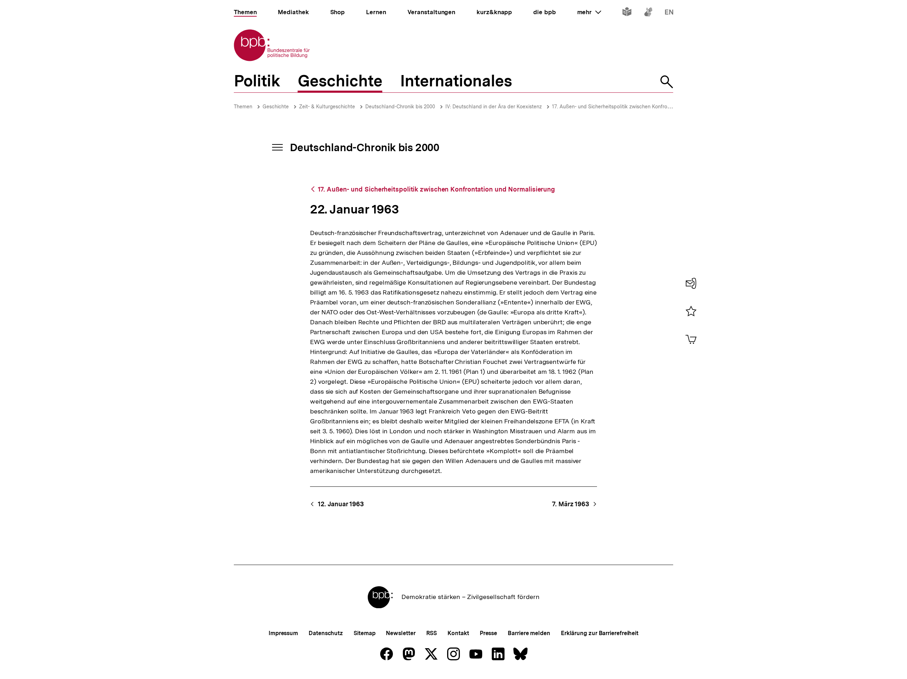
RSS (431, 633)
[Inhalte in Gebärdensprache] (648, 13)
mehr (589, 12)
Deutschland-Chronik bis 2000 (400, 106)
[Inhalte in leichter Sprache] (626, 13)
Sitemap (364, 633)
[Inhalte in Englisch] (669, 13)
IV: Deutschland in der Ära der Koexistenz (493, 106)
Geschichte (276, 106)
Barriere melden (529, 633)
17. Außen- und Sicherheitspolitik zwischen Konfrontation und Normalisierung (640, 106)
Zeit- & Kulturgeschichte (327, 106)
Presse (488, 633)
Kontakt (458, 633)
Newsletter (400, 633)
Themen (243, 106)
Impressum (283, 633)
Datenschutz (326, 633)
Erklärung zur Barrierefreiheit (599, 633)
